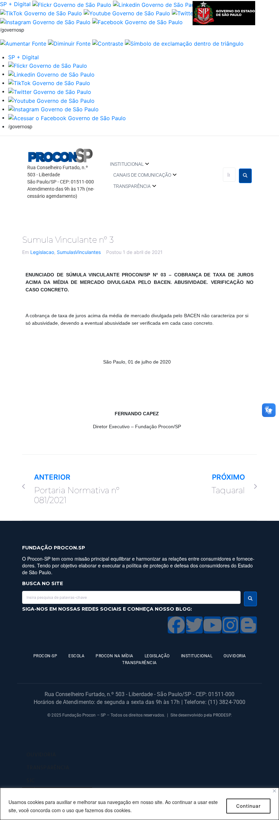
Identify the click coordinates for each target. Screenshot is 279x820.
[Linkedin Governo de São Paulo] (51, 73)
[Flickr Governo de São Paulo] (47, 65)
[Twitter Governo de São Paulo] (49, 91)
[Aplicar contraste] (107, 42)
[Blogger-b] (248, 624)
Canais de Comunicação (142, 175)
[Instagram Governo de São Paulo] (45, 21)
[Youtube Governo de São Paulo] (51, 100)
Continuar (248, 806)
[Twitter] (194, 624)
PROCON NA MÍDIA (114, 656)
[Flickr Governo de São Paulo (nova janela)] (71, 4)
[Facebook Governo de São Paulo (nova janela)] (137, 21)
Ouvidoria (235, 656)
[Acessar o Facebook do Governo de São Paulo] (67, 117)
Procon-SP (45, 656)
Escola (76, 656)
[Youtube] (212, 624)
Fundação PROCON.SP (53, 548)
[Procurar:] (229, 174)
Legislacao (42, 252)
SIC (31, 780)
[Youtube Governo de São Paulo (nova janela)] (127, 13)
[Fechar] (274, 790)
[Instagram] (230, 624)
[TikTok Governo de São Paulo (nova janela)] (41, 13)
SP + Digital (15, 4)
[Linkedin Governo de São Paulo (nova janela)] (156, 4)
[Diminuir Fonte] (69, 42)
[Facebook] (176, 624)
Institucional (127, 164)
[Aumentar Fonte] (23, 42)
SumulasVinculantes (79, 252)
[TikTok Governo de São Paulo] (49, 82)
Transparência (132, 186)
